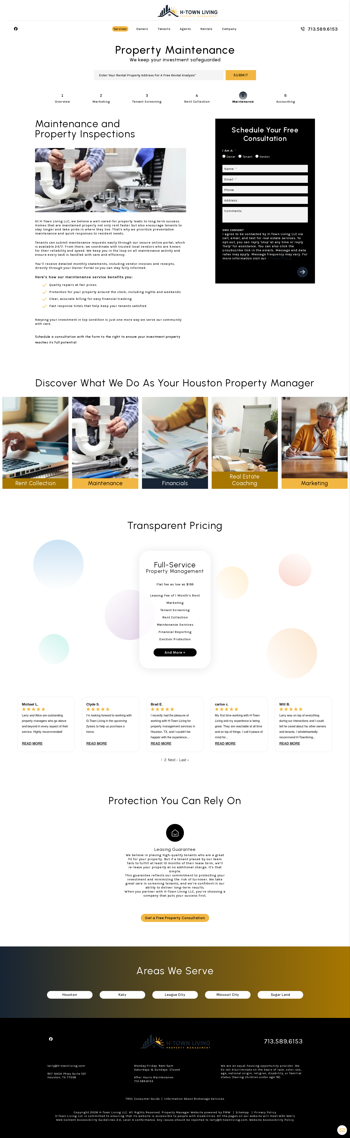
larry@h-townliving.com (66, 1066)
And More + (175, 652)
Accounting (285, 101)
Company (229, 29)
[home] (187, 10)
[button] (15, 29)
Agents (185, 29)
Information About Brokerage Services (194, 1099)
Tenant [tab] (247, 157)
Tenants (164, 29)
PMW (226, 1112)
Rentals (206, 29)
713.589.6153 (323, 29)
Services (120, 29)
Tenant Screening (147, 101)
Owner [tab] (230, 157)
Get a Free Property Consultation (175, 918)
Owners (142, 29)
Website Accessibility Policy (271, 1120)
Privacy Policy (279, 258)
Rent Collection (197, 101)
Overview (62, 101)
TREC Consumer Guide (143, 1099)
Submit (241, 75)
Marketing (101, 101)
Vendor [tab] (264, 157)
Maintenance (243, 101)
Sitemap (242, 1112)
